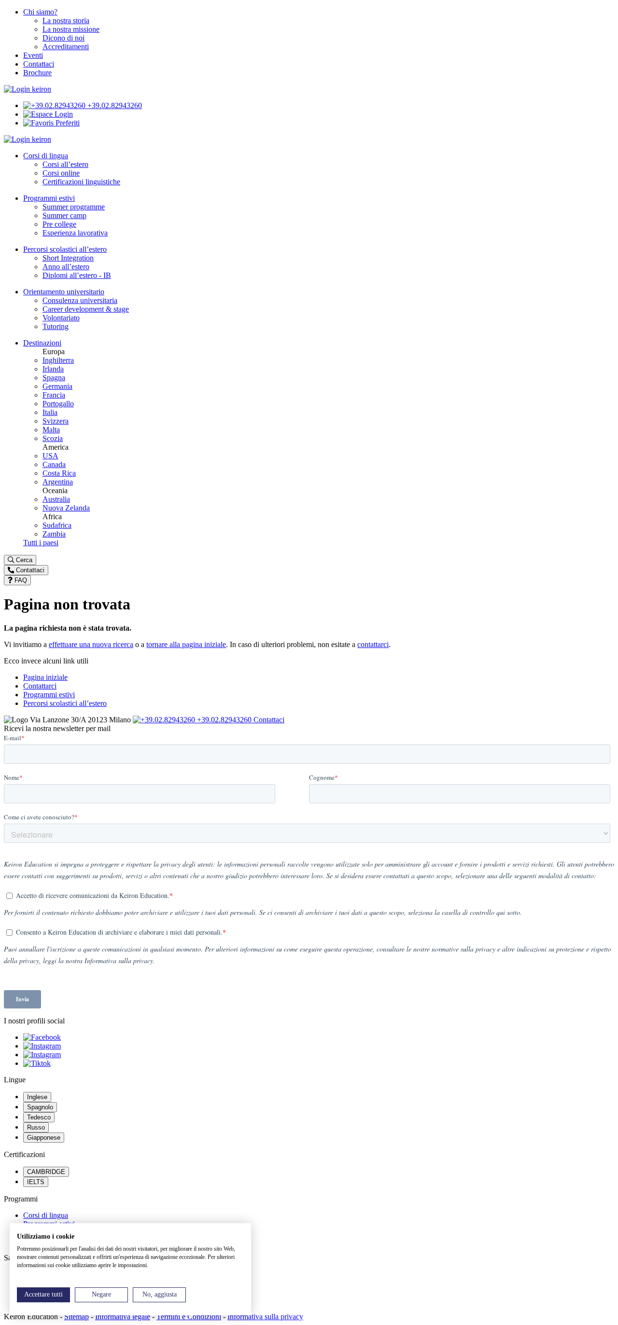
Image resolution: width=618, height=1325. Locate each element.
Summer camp (64, 215)
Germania (57, 386)
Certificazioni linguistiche (81, 182)
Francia (53, 395)
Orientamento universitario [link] (63, 292)
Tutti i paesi (40, 542)
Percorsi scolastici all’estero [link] (65, 249)
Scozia (52, 438)
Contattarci (39, 686)
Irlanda (53, 369)
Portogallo (58, 404)
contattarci (373, 644)
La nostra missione (70, 29)
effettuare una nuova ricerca (91, 644)
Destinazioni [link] (42, 343)
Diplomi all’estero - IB (76, 275)
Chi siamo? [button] (40, 12)
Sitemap (76, 1316)
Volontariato (61, 318)
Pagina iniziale (45, 677)
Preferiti (67, 123)
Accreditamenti (65, 46)
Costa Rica (59, 473)
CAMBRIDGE (46, 1171)
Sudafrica (56, 525)
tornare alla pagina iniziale (186, 644)
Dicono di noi (63, 38)
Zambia (54, 534)
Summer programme (73, 207)
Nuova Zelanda (66, 508)
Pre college (59, 224)
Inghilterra (58, 360)
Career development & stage (85, 309)
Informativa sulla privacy (265, 1316)
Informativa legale (122, 1316)
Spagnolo (40, 1107)
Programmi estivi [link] (49, 198)
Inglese (37, 1097)
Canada (54, 464)
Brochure (37, 73)
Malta (51, 430)
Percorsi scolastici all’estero (65, 703)
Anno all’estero (65, 266)
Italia (49, 412)
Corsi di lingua (45, 1215)
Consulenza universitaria (79, 300)
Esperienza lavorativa (75, 233)
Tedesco (39, 1117)
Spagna (53, 377)
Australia (56, 499)
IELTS (35, 1182)
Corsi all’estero (65, 164)
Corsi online (61, 173)
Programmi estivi (49, 694)
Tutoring (55, 326)
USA (50, 456)
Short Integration (68, 258)
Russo (36, 1127)
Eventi (33, 55)
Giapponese (43, 1137)
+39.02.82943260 (113, 105)
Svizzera (55, 421)
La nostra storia (65, 20)
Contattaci (38, 64)
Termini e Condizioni (188, 1316)
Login (63, 114)
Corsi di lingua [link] (45, 156)
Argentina (57, 482)
